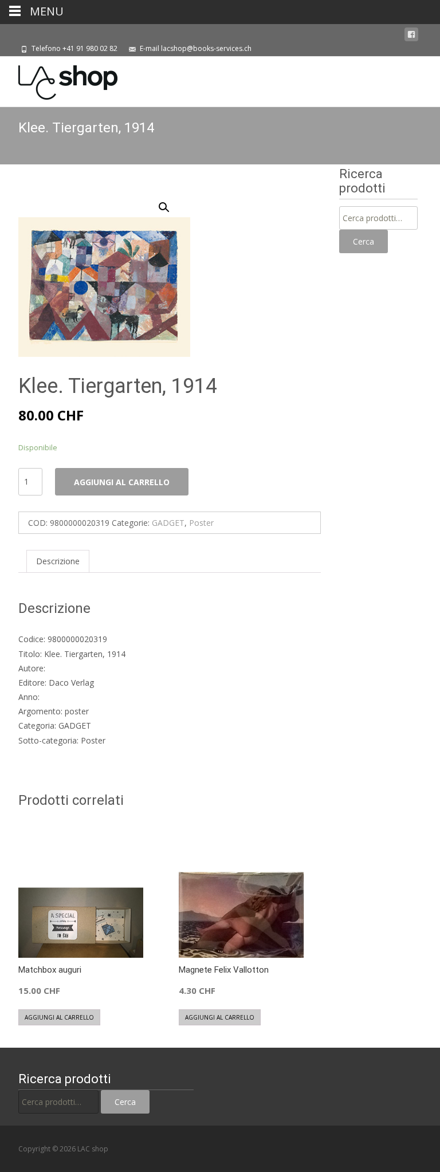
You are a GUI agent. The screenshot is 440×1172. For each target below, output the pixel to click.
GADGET (168, 522)
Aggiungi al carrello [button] (59, 1017)
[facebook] (411, 34)
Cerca (363, 241)
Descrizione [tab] (58, 561)
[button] (170, 202)
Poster (201, 522)
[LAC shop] (58, 80)
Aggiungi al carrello (122, 482)
